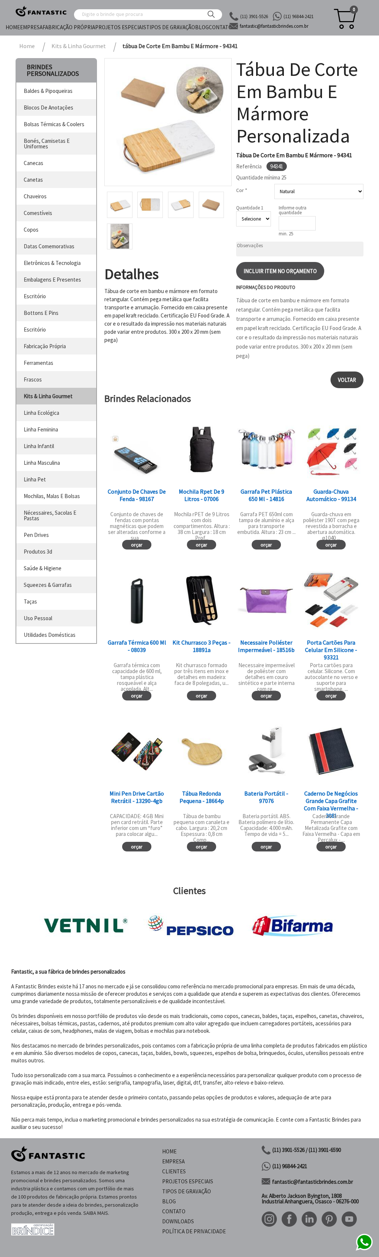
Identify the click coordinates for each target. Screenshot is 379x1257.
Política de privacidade (194, 1231)
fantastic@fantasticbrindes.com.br (312, 1181)
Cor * (241, 190)
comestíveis (38, 212)
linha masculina (42, 462)
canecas (33, 163)
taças (30, 601)
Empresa (31, 27)
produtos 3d (38, 551)
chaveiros (35, 196)
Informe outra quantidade (292, 210)
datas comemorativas (49, 246)
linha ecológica (41, 412)
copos (31, 229)
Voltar (347, 379)
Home (13, 27)
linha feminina (41, 429)
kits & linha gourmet (48, 396)
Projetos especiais (120, 27)
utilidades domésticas (50, 634)
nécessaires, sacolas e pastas (50, 515)
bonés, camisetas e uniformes (47, 143)
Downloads (178, 1221)
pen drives (36, 534)
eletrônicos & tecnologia (52, 262)
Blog (202, 27)
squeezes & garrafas (48, 584)
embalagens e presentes (52, 279)
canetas (33, 179)
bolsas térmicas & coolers (54, 124)
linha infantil (39, 446)
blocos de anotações (48, 107)
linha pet (35, 479)
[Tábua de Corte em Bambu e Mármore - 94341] (168, 122)
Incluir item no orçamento (280, 271)
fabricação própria (45, 346)
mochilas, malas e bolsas (52, 496)
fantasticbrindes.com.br (274, 26)
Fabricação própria (69, 27)
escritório (35, 296)
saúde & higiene (42, 568)
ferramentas (38, 362)
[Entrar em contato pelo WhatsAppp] (364, 1249)
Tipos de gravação (170, 27)
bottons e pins (41, 312)
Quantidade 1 (249, 207)
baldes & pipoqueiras (48, 90)
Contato (220, 27)
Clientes (174, 1171)
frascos (33, 379)
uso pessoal (38, 618)
